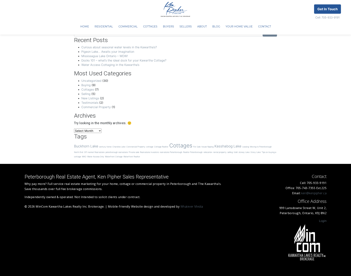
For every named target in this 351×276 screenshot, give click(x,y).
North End (78, 152)
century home (105, 147)
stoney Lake (244, 152)
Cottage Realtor (161, 147)
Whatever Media (191, 206)
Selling (85, 94)
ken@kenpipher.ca (314, 193)
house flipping (207, 147)
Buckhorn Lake (86, 146)
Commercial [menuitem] (128, 26)
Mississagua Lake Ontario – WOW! (104, 56)
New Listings (90, 98)
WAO (84, 156)
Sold (236, 152)
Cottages (87, 89)
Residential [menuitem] (104, 26)
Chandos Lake (118, 147)
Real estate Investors (149, 152)
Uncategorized (91, 80)
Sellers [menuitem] (186, 26)
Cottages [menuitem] (150, 26)
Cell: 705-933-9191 (327, 17)
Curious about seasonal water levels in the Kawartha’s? (119, 47)
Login (323, 221)
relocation (207, 152)
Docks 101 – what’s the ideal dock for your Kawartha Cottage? (123, 60)
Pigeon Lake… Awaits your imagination (107, 51)
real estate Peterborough (171, 152)
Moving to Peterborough (261, 147)
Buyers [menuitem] (168, 26)
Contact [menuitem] (264, 26)
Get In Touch (327, 9)
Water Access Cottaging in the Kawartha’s (110, 65)
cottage (149, 147)
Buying (86, 85)
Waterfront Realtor (131, 156)
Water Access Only (95, 156)
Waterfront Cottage (113, 156)
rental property (220, 152)
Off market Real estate (94, 152)
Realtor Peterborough (193, 152)
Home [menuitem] (84, 26)
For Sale (197, 147)
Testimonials (89, 102)
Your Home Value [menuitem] (239, 26)
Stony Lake (255, 152)
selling (230, 152)
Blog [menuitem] (216, 26)
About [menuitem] (202, 26)
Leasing (245, 147)
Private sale (134, 152)
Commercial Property (96, 107)
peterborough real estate (116, 152)
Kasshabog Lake (227, 146)
